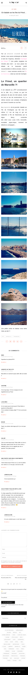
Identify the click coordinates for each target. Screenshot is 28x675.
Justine (3, 385)
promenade (16, 336)
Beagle (15, 632)
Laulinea (4, 402)
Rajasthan (21, 653)
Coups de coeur (22, 634)
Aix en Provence (9, 630)
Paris (22, 648)
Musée (24, 646)
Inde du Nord (7, 644)
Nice (5, 648)
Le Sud (14, 9)
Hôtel (16, 641)
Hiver (11, 641)
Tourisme (5, 658)
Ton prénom (4, 597)
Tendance (22, 655)
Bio (20, 632)
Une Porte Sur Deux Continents (12, 458)
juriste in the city (7, 369)
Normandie (11, 648)
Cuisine (7, 637)
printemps (20, 651)
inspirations (16, 644)
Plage (13, 651)
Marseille (8, 336)
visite (8, 660)
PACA (17, 648)
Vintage (23, 658)
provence (14, 653)
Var (11, 658)
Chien (13, 634)
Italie (22, 644)
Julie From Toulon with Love (11, 489)
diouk (3, 422)
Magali (3, 48)
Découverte (7, 639)
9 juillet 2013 (14, 15)
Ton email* (3, 593)
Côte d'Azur (15, 637)
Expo (14, 639)
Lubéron (10, 646)
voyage (15, 660)
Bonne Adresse (6, 634)
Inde (22, 641)
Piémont (7, 651)
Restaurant (6, 655)
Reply (4, 362)
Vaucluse (16, 658)
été (3, 336)
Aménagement (19, 630)
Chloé (3, 438)
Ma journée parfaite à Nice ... (6, 577)
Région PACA (14, 655)
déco (21, 637)
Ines (2, 355)
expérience (21, 639)
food (6, 641)
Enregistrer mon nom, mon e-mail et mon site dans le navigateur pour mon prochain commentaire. (14, 561)
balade (9, 632)
